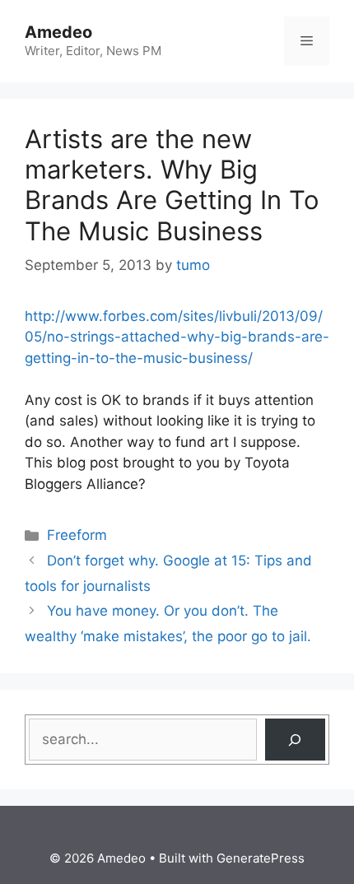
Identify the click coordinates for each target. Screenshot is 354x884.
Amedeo (58, 32)
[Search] (295, 740)
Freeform (77, 535)
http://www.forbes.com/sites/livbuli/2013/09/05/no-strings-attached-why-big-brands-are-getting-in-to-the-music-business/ (177, 337)
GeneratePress (261, 858)
